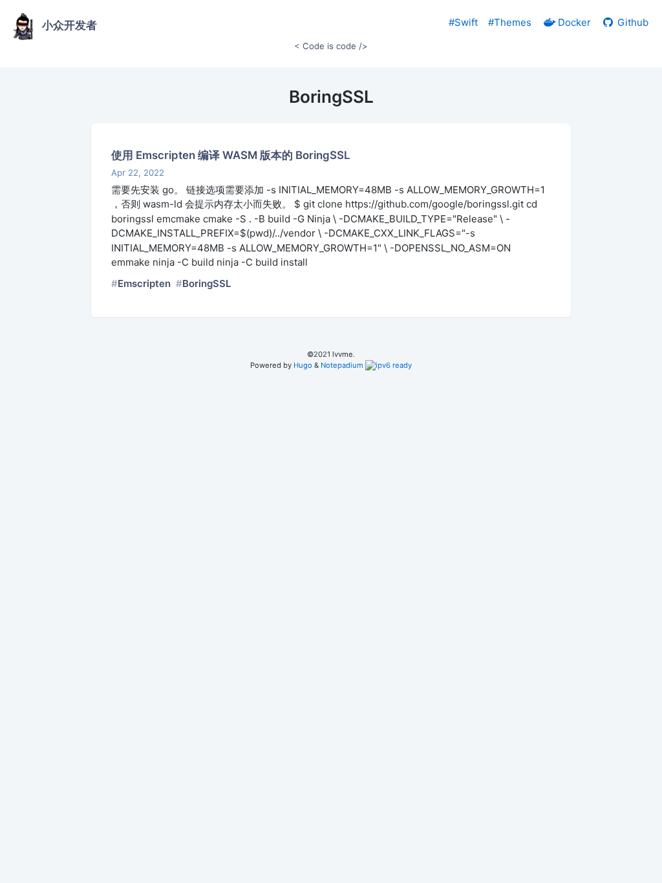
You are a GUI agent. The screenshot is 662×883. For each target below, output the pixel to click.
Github (631, 22)
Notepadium (342, 365)
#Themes (509, 22)
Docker (573, 22)
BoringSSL (206, 283)
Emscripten (144, 283)
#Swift (463, 22)
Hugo (303, 365)
